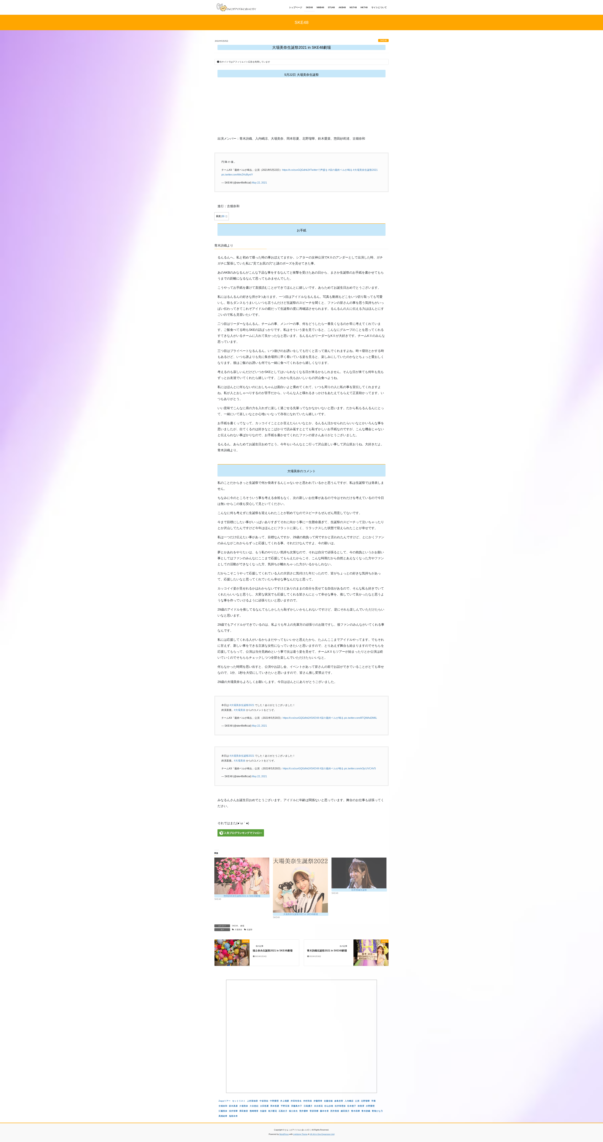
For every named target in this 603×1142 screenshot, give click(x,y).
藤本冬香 (324, 1111)
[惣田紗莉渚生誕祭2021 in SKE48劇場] (242, 876)
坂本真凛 (233, 1106)
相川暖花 (272, 1111)
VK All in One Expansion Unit (322, 1134)
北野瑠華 (365, 1101)
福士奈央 (293, 1111)
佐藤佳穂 (328, 1101)
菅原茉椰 (314, 1111)
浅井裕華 (233, 1111)
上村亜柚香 (252, 1101)
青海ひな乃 (377, 1111)
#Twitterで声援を (318, 170)
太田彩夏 (264, 1106)
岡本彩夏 (274, 1106)
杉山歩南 (328, 1106)
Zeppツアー (225, 1101)
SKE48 (383, 40)
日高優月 (308, 1106)
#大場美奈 (239, 710)
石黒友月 (283, 1111)
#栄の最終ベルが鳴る (340, 170)
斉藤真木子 (296, 1106)
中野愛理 (274, 1101)
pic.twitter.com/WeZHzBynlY (237, 174)
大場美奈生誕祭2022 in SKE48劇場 (300, 914)
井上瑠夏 (284, 1101)
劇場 (242, 926)
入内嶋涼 (349, 1101)
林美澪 (361, 1106)
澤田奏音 (243, 1111)
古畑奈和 (223, 1106)
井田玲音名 (296, 1101)
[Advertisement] (301, 110)
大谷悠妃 (254, 1106)
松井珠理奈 (340, 1106)
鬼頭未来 (233, 1116)
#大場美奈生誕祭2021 (365, 170)
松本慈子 (351, 1106)
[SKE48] (232, 952)
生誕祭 (249, 929)
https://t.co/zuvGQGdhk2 (295, 170)
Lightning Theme (300, 1134)
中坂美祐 (264, 1101)
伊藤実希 (318, 1101)
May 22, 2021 (259, 182)
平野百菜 (285, 1106)
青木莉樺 (355, 1111)
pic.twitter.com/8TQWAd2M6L (360, 718)
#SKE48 (314, 718)
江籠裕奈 (223, 1111)
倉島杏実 (338, 1101)
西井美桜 (334, 1111)
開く (224, 216)
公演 (357, 1101)
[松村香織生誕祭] (359, 873)
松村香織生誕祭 (359, 890)
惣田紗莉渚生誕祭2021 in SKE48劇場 (242, 896)
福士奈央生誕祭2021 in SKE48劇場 (273, 950)
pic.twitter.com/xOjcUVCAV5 (360, 768)
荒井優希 (303, 1111)
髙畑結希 (223, 1116)
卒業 (373, 1101)
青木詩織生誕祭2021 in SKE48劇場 (327, 950)
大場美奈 (238, 929)
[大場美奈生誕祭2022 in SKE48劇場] (300, 885)
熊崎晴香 (254, 1111)
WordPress (284, 1134)
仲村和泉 (307, 1101)
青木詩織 (365, 1111)
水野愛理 (370, 1106)
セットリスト (238, 1101)
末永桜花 (318, 1106)
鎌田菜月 (345, 1111)
